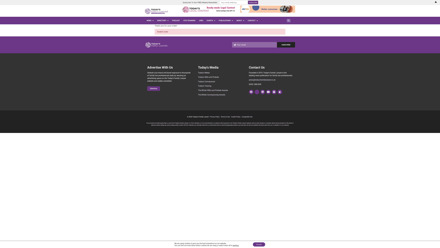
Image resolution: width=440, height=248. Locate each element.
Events (210, 21)
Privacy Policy (215, 117)
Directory (161, 21)
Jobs (201, 21)
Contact (252, 21)
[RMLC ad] (209, 12)
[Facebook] (251, 92)
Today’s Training (204, 86)
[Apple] (280, 92)
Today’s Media (204, 73)
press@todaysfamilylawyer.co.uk (262, 80)
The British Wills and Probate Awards (213, 90)
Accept (259, 244)
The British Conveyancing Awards (211, 95)
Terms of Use (225, 117)
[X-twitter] (257, 92)
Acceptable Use (247, 117)
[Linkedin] (262, 92)
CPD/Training (189, 21)
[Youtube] (268, 92)
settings (236, 245)
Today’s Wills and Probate (208, 77)
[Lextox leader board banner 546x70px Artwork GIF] (267, 12)
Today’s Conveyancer (206, 81)
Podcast (176, 21)
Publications (225, 21)
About (239, 21)
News (149, 21)
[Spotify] (274, 92)
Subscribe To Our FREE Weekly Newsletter (200, 2)
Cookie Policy (235, 117)
